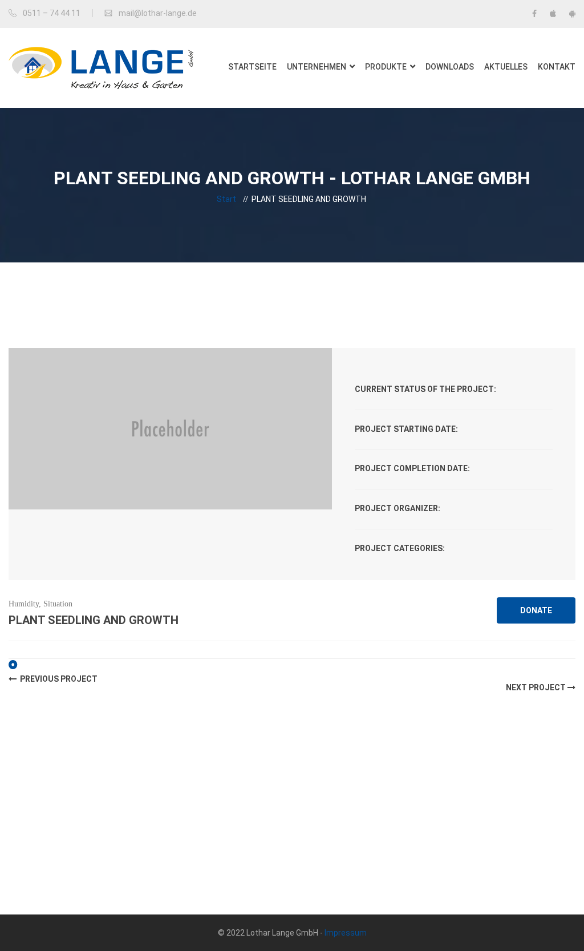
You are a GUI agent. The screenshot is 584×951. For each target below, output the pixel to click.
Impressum (346, 932)
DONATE (536, 610)
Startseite (252, 66)
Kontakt (556, 66)
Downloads (449, 66)
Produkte (386, 66)
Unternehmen (316, 66)
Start (226, 199)
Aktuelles (506, 66)
